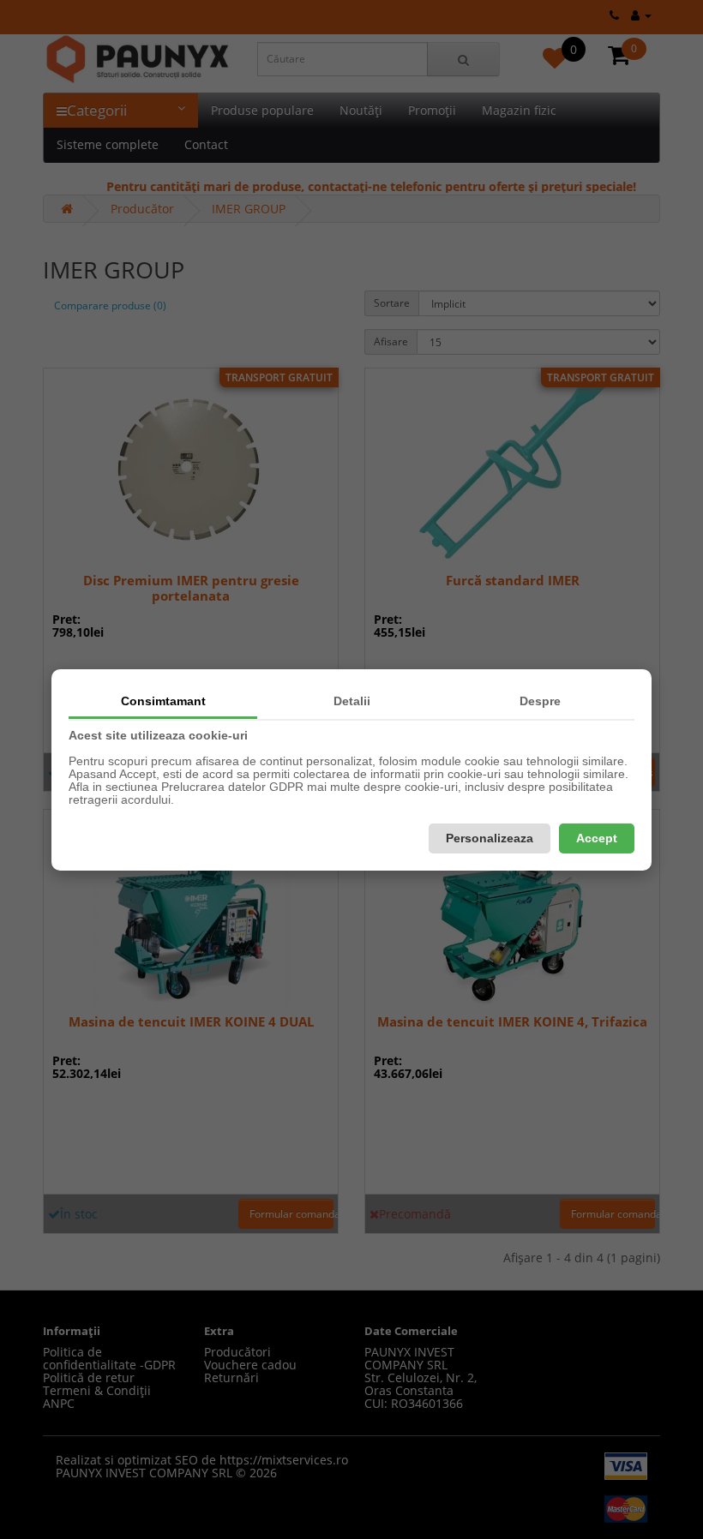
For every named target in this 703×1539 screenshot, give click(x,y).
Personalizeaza (489, 838)
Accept (596, 838)
